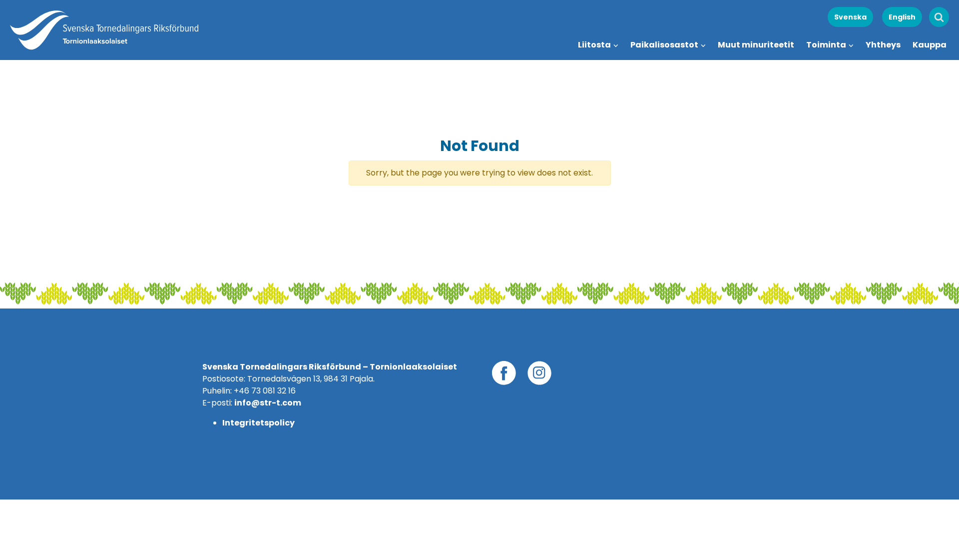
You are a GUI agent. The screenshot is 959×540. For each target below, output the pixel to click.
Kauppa (930, 44)
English (902, 17)
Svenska (850, 17)
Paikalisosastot (664, 44)
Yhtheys (883, 44)
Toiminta (826, 44)
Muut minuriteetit (756, 44)
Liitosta (594, 44)
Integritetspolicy (258, 422)
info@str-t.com (267, 402)
